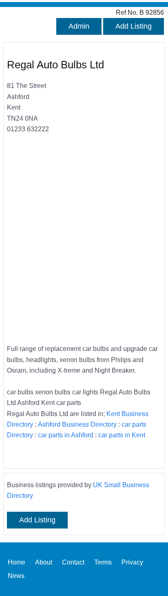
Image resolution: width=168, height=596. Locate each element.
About (43, 562)
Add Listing (133, 26)
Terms (103, 562)
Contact (73, 562)
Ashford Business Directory (77, 424)
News (16, 575)
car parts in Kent (121, 435)
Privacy (132, 562)
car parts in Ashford (65, 435)
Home (16, 562)
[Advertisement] (84, 244)
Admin (79, 26)
